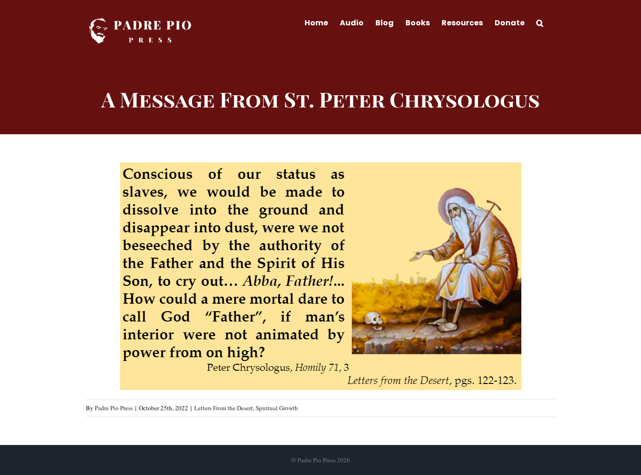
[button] (539, 22)
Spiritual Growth (277, 408)
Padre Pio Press (114, 408)
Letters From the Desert (223, 408)
